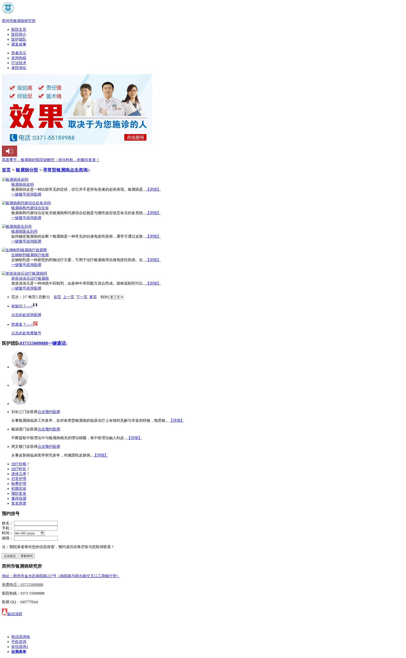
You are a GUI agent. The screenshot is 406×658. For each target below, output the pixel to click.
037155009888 (34, 343)
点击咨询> (80, 169)
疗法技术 (18, 63)
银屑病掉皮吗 (22, 184)
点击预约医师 (49, 412)
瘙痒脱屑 (18, 498)
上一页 (68, 297)
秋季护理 (18, 484)
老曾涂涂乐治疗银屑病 (30, 278)
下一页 (81, 297)
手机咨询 (18, 642)
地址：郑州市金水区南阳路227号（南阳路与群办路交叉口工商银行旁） (61, 576)
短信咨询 (19, 647)
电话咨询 (20, 637)
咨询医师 (33, 194)
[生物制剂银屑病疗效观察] (24, 250)
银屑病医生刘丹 (24, 231)
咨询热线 (18, 58)
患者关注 (18, 53)
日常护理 (18, 479)
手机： (7, 528)
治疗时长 (18, 469)
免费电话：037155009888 (22, 585)
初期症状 (18, 489)
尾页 (93, 297)
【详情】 (153, 189)
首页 (6, 169)
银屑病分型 (27, 169)
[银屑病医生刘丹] (17, 226)
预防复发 (18, 493)
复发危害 (18, 503)
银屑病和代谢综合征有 (30, 208)
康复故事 (18, 44)
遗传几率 (18, 474)
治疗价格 (18, 464)
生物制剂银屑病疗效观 (30, 255)
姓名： (7, 523)
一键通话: (57, 343)
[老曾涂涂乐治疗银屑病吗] (24, 273)
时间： (7, 533)
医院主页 (18, 29)
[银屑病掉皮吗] (15, 180)
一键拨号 (18, 194)
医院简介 (18, 34)
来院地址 (18, 68)
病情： (7, 538)
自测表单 (18, 652)
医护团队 (18, 39)
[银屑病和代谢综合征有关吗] (26, 203)
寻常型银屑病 (56, 169)
